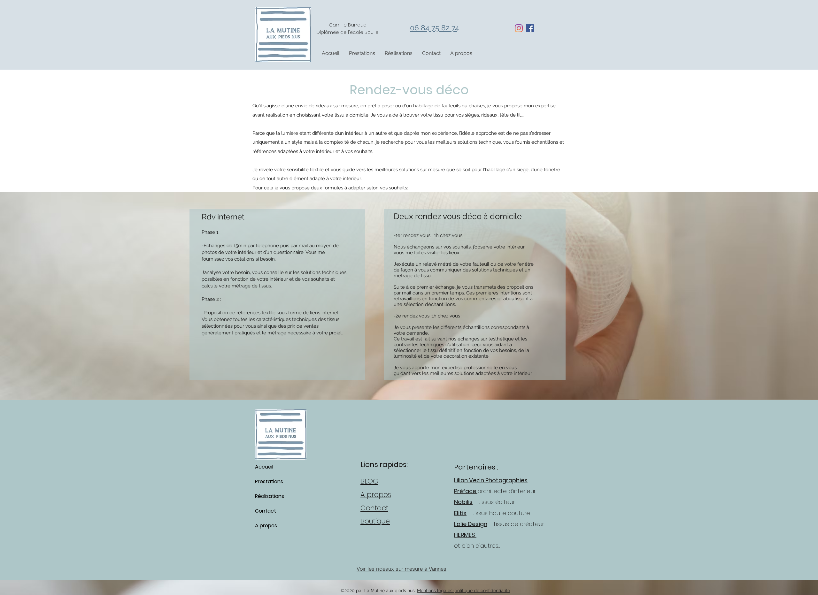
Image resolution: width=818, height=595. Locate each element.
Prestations (269, 481)
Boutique (375, 521)
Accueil (264, 466)
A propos (266, 525)
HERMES (465, 535)
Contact (265, 511)
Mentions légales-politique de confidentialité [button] (463, 590)
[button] (362, 53)
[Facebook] (530, 28)
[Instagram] (519, 28)
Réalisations (269, 496)
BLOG (369, 481)
